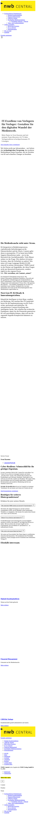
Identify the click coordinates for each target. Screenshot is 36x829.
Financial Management (14, 16)
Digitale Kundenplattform (15, 15)
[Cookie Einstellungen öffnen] (14, 827)
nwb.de (6, 753)
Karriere (6, 761)
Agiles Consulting (9, 24)
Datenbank (7, 756)
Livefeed (6, 758)
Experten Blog (8, 764)
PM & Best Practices (13, 26)
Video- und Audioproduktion (16, 23)
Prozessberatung (12, 29)
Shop (5, 755)
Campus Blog (8, 762)
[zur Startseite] (18, 10)
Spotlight (6, 32)
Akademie (7, 759)
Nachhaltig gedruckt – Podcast (19, 21)
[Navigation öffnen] (2, 38)
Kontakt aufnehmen (6, 35)
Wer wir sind (7, 31)
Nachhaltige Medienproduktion (16, 20)
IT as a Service (12, 27)
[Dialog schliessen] (2, 781)
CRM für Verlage (12, 18)
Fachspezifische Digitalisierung (12, 13)
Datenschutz (7, 773)
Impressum (7, 771)
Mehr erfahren (5, 605)
